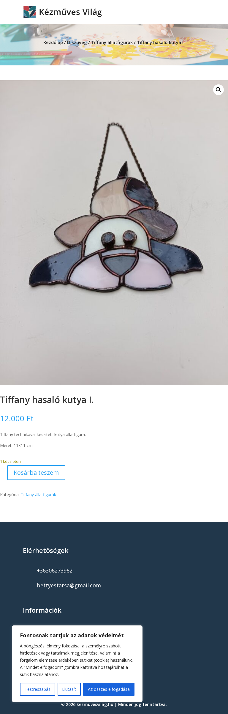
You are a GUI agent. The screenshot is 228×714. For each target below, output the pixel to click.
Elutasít (69, 689)
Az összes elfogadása (109, 689)
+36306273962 (54, 570)
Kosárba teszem (36, 472)
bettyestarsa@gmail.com (69, 585)
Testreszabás (37, 689)
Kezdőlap (53, 42)
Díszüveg (77, 42)
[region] (77, 663)
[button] (218, 89)
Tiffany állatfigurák (112, 42)
